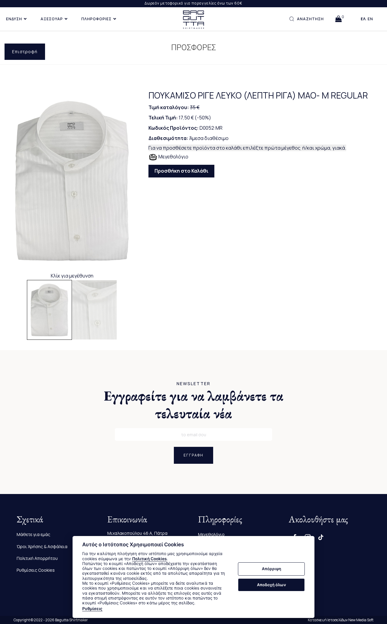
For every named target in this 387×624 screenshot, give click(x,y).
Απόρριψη (271, 569)
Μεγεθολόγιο (173, 156)
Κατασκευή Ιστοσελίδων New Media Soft (340, 619)
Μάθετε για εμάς (33, 534)
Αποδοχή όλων (271, 584)
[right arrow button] (130, 181)
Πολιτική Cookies (149, 558)
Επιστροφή (24, 51)
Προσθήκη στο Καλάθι (181, 170)
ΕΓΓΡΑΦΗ (193, 455)
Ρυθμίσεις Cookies (36, 570)
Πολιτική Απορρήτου (37, 558)
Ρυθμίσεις (92, 608)
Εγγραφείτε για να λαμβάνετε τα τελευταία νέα (193, 404)
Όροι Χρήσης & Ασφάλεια (42, 546)
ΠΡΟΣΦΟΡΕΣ (193, 47)
